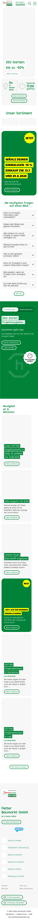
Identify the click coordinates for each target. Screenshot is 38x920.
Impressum (10, 914)
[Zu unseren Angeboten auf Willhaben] (19, 830)
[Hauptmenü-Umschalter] (34, 3)
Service (4, 886)
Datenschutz (22, 914)
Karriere (5, 889)
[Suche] (29, 3)
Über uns (23, 886)
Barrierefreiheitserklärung (19, 917)
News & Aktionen (26, 889)
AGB (30, 914)
